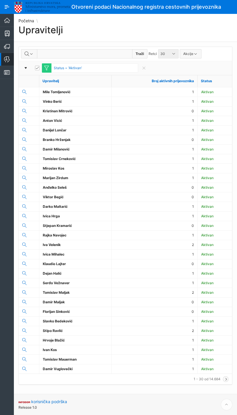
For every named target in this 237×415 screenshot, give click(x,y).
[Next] (226, 379)
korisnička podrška (49, 401)
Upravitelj (50, 81)
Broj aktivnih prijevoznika (173, 81)
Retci (153, 54)
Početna (26, 21)
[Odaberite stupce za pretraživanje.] (29, 53)
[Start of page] (226, 404)
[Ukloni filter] (143, 68)
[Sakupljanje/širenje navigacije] (7, 7)
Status (206, 81)
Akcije (188, 54)
